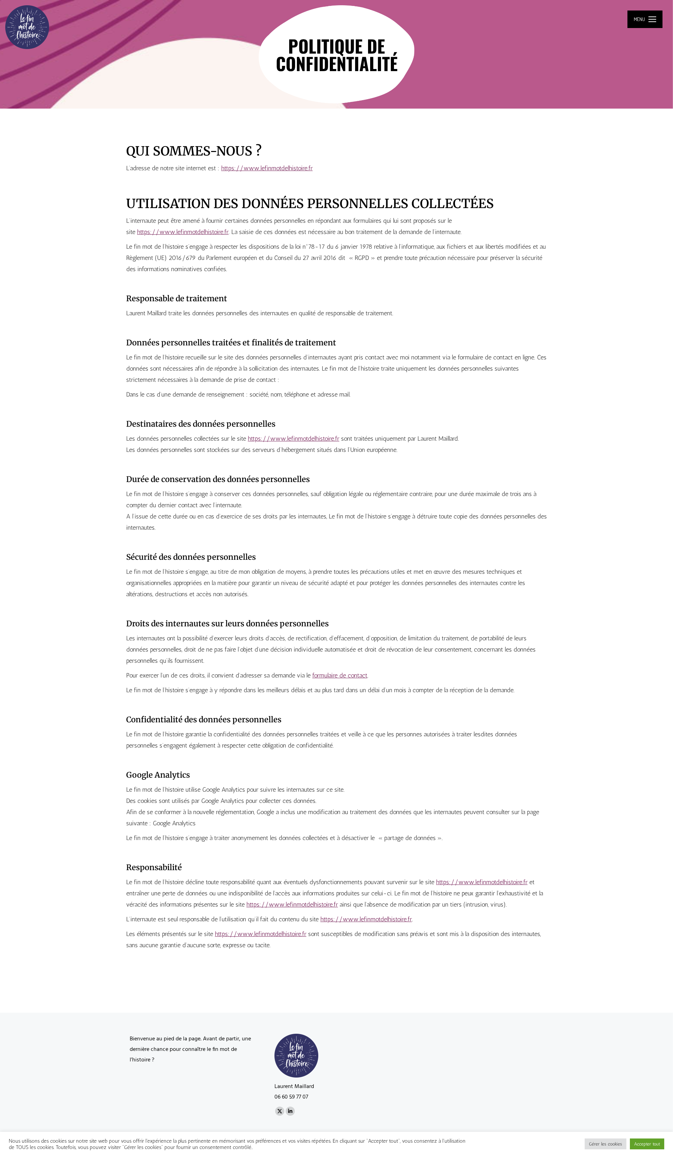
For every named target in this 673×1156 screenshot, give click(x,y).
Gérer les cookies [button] (605, 1144)
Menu (639, 19)
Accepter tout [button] (647, 1144)
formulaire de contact (339, 675)
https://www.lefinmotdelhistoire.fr (267, 168)
